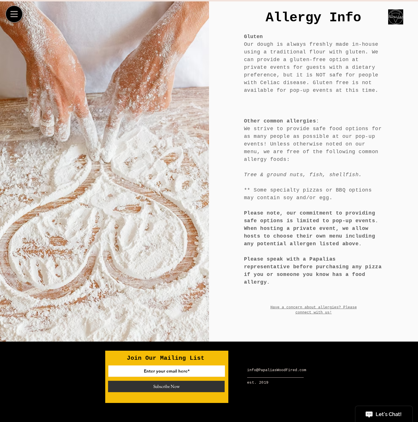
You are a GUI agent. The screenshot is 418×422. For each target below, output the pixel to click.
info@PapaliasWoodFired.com (276, 370)
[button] (14, 14)
